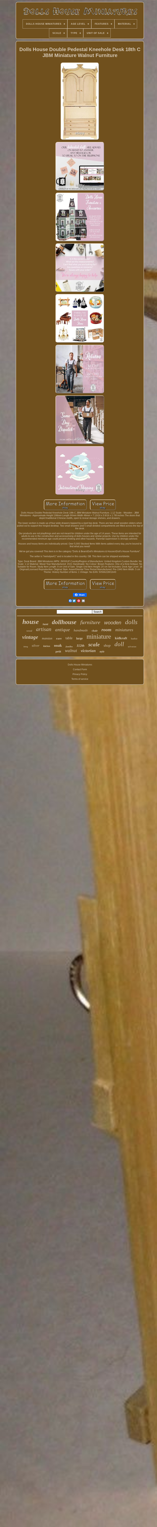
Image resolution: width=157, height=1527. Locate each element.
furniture (90, 622)
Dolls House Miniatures (80, 664)
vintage (30, 637)
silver (35, 645)
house (30, 621)
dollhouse (64, 622)
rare (59, 638)
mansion (47, 638)
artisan (43, 629)
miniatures (124, 629)
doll (119, 644)
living (26, 647)
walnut (71, 650)
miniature (99, 636)
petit (58, 651)
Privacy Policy (80, 674)
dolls (131, 622)
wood (29, 630)
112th (80, 645)
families (69, 646)
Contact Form (80, 669)
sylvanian (132, 646)
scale (94, 644)
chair (95, 630)
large (79, 638)
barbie (134, 638)
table (68, 638)
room (106, 629)
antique (62, 629)
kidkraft (121, 638)
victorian (88, 650)
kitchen (46, 646)
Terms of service (79, 679)
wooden (112, 622)
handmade (81, 630)
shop (107, 645)
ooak (58, 645)
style (102, 651)
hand (45, 624)
